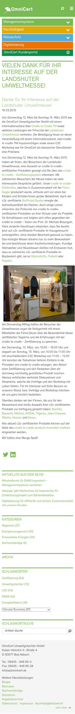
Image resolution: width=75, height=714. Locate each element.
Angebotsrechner (12, 699)
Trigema (41, 413)
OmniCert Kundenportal (37, 52)
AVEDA (29, 413)
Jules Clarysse (56, 413)
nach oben (61, 707)
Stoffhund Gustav (33, 200)
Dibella (6, 417)
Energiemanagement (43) (17, 531)
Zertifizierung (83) (13, 578)
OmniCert (19, 9)
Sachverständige (12, 690)
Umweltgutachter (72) (15, 584)
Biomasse (8, 686)
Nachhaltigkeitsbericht (49, 703)
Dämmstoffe (38, 256)
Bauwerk (7, 413)
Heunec (17, 417)
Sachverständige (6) (14, 543)
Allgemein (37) (11, 525)
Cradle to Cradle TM (44, 126)
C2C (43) (7, 590)
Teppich (7, 260)
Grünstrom (8, 695)
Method (19, 413)
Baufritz (57, 409)
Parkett (53, 256)
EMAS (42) (8, 596)
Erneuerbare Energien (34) (18, 537)
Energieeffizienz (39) (14, 602)
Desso (32, 417)
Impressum (26, 703)
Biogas (6, 682)
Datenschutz (10, 703)
